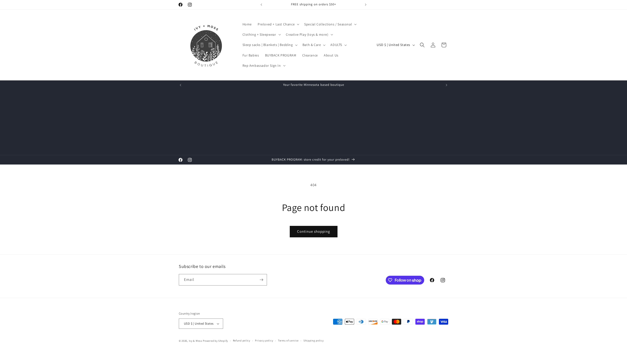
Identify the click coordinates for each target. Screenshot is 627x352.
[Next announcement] (365, 4)
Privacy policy (264, 340)
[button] (278, 24)
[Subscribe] (261, 280)
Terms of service (288, 340)
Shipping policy (313, 340)
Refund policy (241, 340)
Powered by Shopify (215, 340)
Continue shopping (313, 231)
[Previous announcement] (261, 4)
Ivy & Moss (195, 340)
